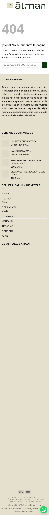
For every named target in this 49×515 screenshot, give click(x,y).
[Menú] (3, 5)
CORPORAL (8, 231)
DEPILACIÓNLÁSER (9, 209)
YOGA (31, 501)
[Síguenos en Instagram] (12, 124)
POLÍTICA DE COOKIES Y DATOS (19, 499)
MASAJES (7, 221)
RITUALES (7, 216)
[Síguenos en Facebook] (5, 124)
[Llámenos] (19, 124)
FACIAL (6, 236)
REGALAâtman (6, 200)
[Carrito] (10, 5)
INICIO (5, 193)
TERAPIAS (7, 226)
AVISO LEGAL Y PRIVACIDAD (24, 497)
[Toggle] (46, 226)
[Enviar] (44, 65)
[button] (43, 509)
